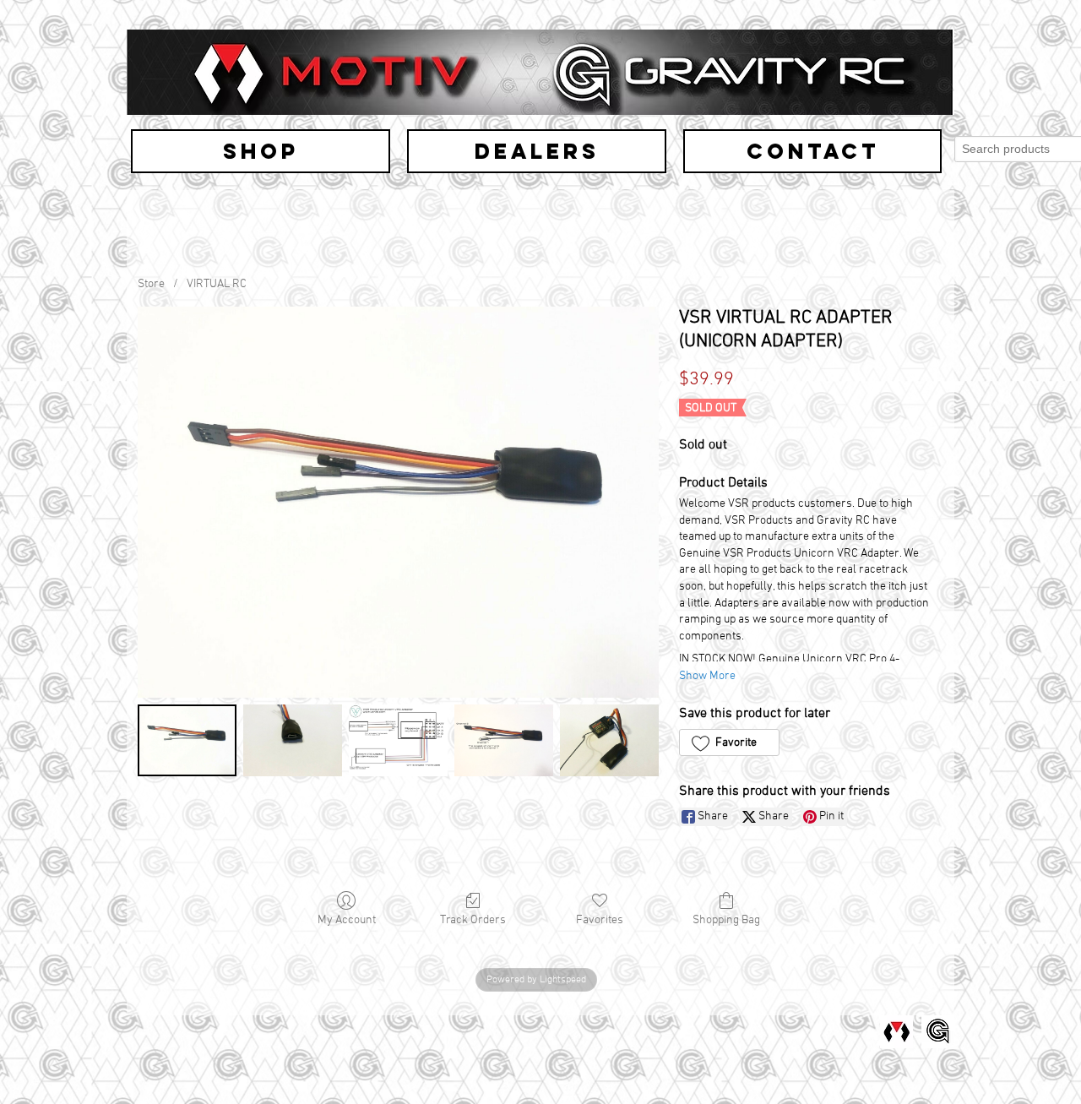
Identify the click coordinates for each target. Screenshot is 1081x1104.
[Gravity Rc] (937, 1031)
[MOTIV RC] (896, 1031)
